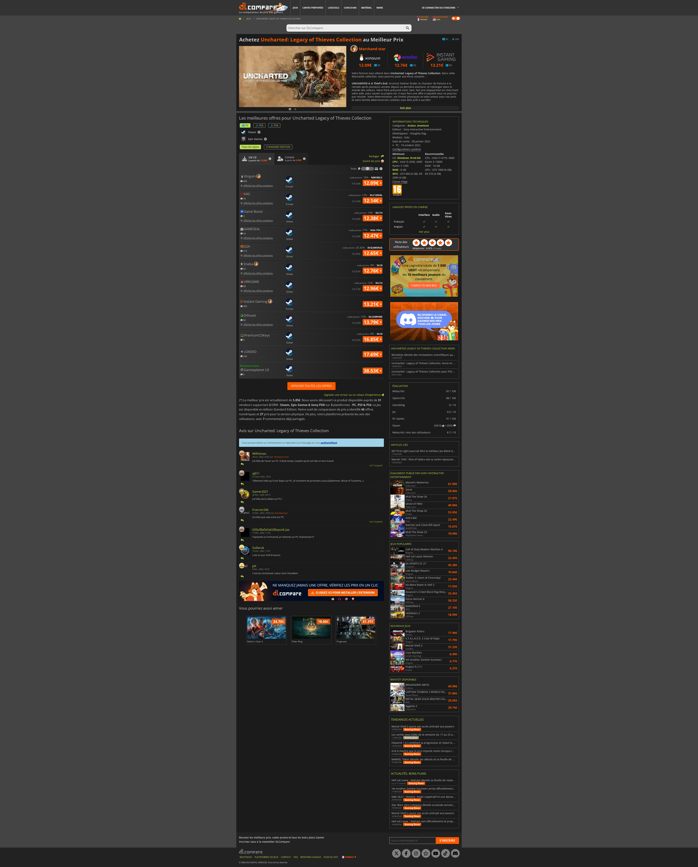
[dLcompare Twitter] (395, 853)
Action (412, 125)
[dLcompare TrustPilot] (425, 853)
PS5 (261, 125)
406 (245, 181)
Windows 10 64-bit (409, 158)
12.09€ (372, 183)
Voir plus (405, 108)
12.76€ (372, 271)
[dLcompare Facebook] (405, 853)
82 (244, 268)
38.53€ (372, 371)
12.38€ (372, 218)
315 (245, 250)
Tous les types (250, 147)
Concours (350, 7)
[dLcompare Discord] (454, 853)
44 (244, 233)
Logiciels (333, 7)
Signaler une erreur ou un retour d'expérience (352, 395)
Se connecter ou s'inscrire (438, 7)
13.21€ (372, 304)
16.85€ (372, 339)
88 (244, 286)
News (379, 7)
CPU (395, 161)
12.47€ (372, 236)
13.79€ (372, 322)
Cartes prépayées (312, 7)
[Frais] (367, 169)
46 (244, 198)
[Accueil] (240, 18)
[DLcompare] (251, 851)
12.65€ (372, 253)
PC (246, 125)
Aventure (423, 125)
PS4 (276, 125)
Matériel (366, 7)
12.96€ (372, 288)
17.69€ (372, 354)
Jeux (295, 7)
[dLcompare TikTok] (444, 853)
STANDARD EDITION (278, 147)
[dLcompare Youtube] (434, 853)
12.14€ (372, 200)
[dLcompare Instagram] (415, 853)
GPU (395, 173)
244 (245, 356)
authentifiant (329, 442)
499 (245, 306)
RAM (395, 169)
